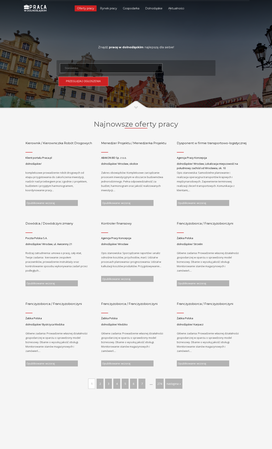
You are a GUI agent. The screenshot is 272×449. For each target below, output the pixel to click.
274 (159, 384)
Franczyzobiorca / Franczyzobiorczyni (205, 223)
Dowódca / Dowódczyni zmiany (49, 223)
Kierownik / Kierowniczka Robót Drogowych (58, 143)
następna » (174, 384)
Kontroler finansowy (116, 223)
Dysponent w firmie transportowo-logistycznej (212, 143)
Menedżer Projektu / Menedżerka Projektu (133, 143)
